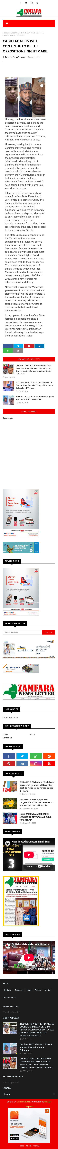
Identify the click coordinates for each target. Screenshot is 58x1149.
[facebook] (20, 3)
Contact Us (7, 737)
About (32, 734)
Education (19, 990)
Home (5, 33)
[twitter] (26, 3)
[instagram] (32, 3)
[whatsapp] (36, 756)
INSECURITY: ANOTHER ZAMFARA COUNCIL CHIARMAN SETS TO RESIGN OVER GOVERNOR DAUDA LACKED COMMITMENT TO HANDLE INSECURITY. (37, 1030)
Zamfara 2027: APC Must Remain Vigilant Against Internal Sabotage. (35, 398)
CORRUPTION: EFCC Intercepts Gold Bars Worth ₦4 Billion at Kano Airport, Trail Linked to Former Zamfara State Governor (33, 370)
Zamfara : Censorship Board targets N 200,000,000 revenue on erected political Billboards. (36, 802)
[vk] (22, 763)
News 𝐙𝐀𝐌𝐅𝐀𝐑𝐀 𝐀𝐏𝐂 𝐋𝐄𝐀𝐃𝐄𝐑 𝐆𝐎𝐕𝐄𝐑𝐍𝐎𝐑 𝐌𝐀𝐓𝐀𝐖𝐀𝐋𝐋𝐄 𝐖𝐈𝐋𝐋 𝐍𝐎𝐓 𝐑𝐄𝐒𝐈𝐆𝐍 (35, 817)
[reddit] (49, 756)
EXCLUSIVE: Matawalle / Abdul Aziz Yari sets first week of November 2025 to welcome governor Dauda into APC (37, 786)
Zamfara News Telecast (15, 57)
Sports (47, 990)
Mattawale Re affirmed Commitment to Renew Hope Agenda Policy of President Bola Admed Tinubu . (34, 385)
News (29, 990)
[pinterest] (37, 3)
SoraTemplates (23, 1102)
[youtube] (49, 763)
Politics (38, 990)
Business (7, 990)
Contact (36, 1146)
